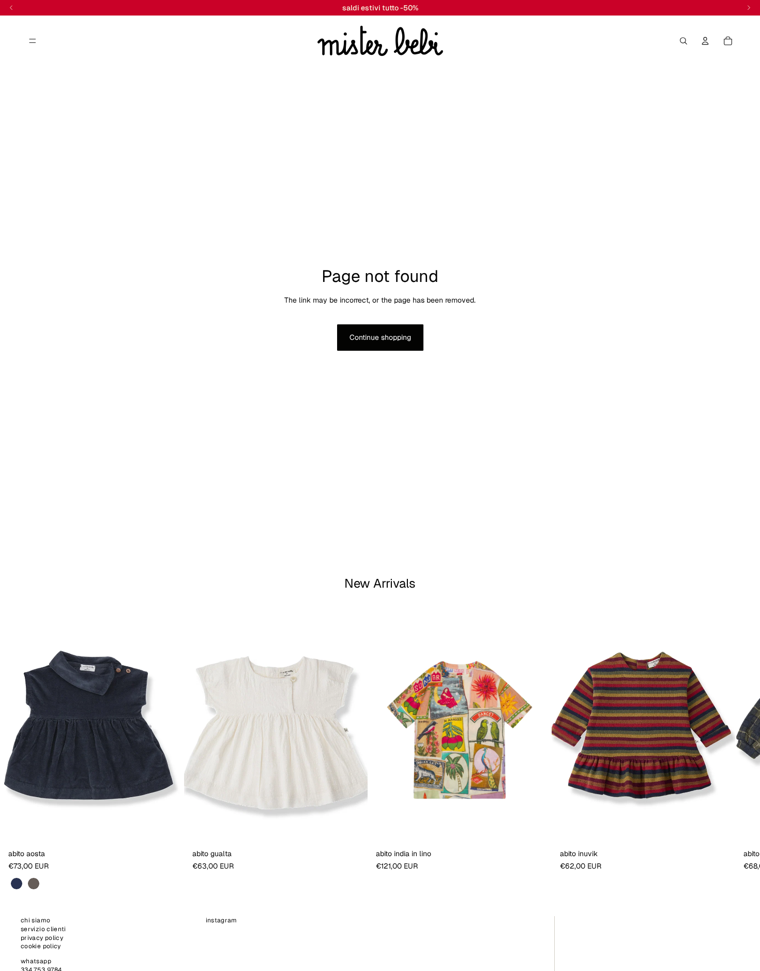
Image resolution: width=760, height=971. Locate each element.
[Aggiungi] (351, 828)
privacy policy (42, 937)
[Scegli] (168, 828)
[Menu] (32, 41)
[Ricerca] (683, 40)
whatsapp (36, 961)
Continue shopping (380, 337)
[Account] (705, 40)
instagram (221, 920)
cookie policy (41, 946)
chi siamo (35, 920)
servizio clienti (43, 929)
